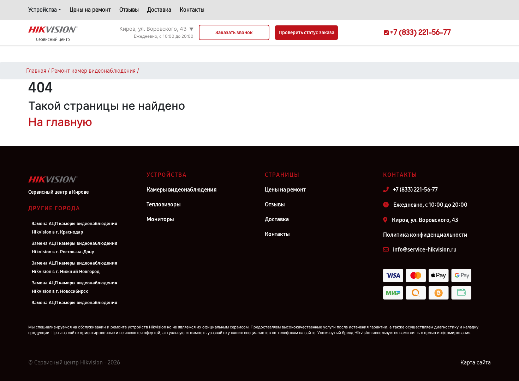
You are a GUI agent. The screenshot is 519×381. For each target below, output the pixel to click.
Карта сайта (475, 362)
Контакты (192, 9)
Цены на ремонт (90, 9)
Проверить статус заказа (306, 33)
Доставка (159, 9)
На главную (60, 122)
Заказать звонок (234, 33)
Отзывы (129, 9)
